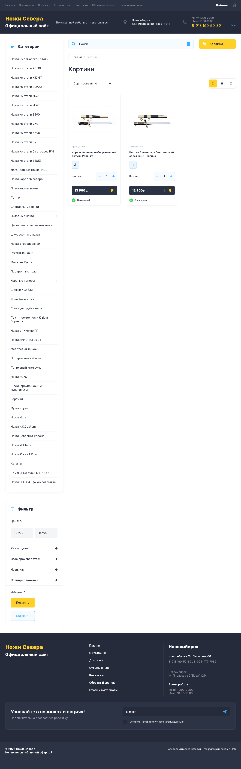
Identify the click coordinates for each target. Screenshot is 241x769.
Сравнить (75, 164)
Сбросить (22, 616)
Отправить (225, 711)
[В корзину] (112, 190)
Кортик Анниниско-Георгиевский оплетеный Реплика (151, 154)
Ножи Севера (27, 21)
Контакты (82, 5)
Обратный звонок (103, 5)
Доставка (44, 5)
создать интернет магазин (184, 749)
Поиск (73, 44)
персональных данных (170, 721)
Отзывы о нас (62, 5)
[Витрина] (213, 83)
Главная (10, 5)
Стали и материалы (131, 5)
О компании (26, 5)
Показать (22, 603)
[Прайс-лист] (231, 83)
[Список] (222, 83)
